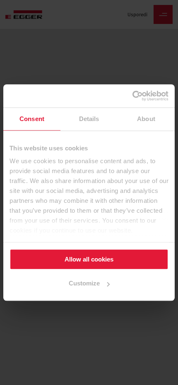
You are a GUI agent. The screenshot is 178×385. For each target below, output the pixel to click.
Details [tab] (89, 118)
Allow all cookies (89, 259)
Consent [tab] (31, 118)
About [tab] (146, 118)
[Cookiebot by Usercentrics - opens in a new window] (132, 95)
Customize (84, 283)
